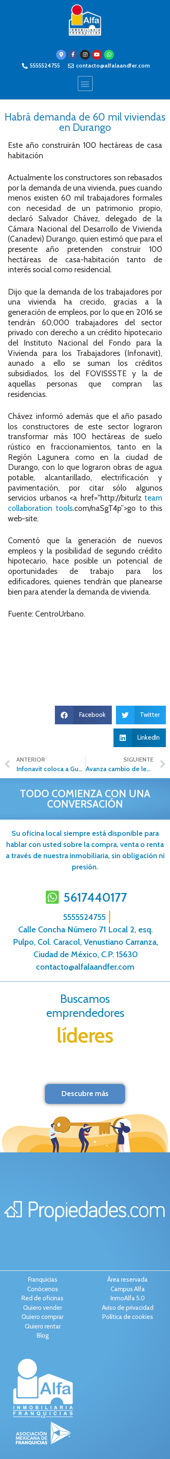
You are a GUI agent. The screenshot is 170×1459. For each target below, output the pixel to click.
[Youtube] (97, 55)
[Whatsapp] (109, 55)
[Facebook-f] (73, 55)
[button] (85, 83)
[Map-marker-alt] (61, 55)
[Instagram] (85, 55)
